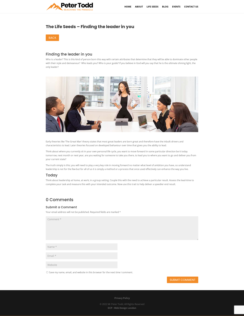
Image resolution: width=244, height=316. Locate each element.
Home (127, 7)
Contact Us (191, 7)
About (139, 7)
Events (176, 7)
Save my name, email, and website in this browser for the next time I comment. (91, 272)
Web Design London (125, 308)
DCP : (111, 308)
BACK (52, 38)
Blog (165, 7)
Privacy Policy (122, 298)
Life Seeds (152, 7)
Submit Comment (182, 280)
